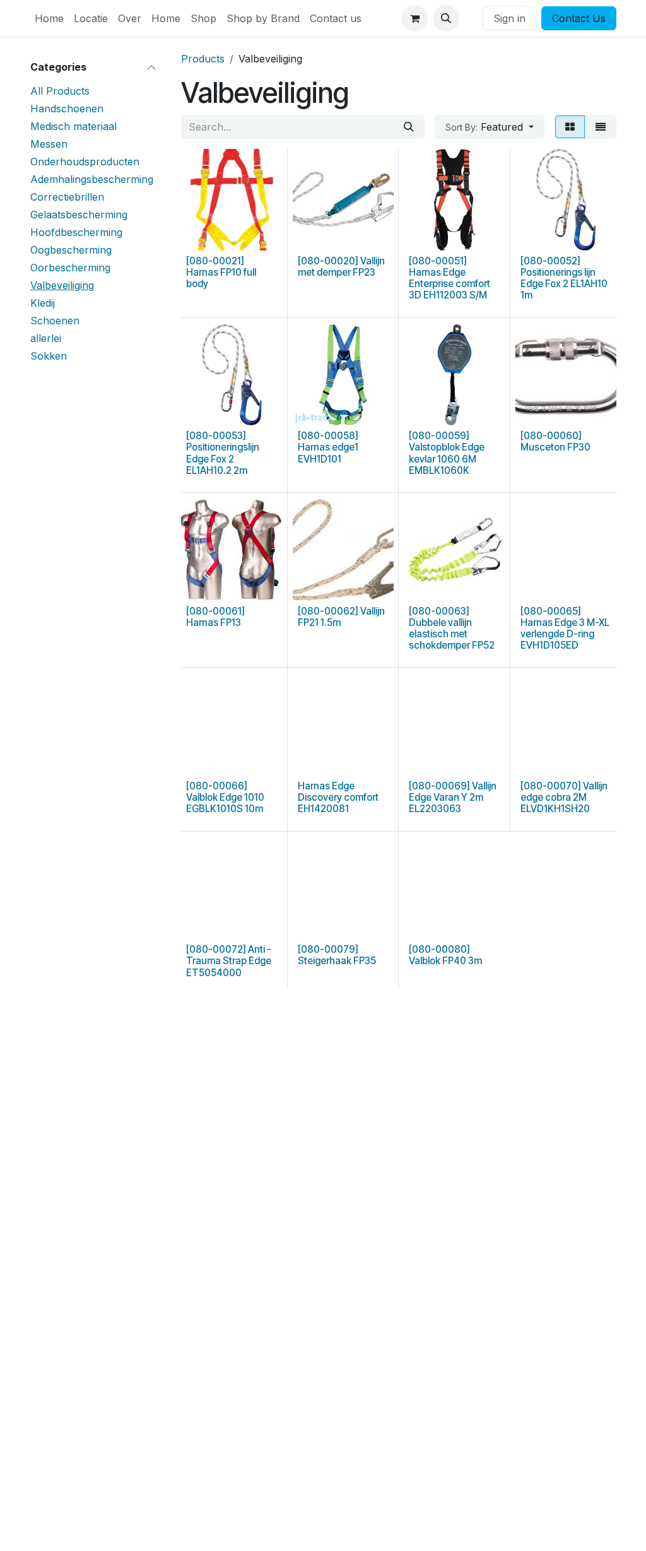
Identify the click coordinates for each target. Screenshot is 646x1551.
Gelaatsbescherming (78, 214)
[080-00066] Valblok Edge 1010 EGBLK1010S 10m (225, 797)
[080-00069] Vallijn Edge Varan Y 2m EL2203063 (452, 797)
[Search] (409, 127)
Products (203, 58)
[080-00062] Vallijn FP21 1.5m (341, 616)
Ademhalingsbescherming (91, 179)
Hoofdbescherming (76, 232)
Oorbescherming (70, 267)
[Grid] (570, 127)
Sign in (509, 18)
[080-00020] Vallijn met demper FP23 (341, 266)
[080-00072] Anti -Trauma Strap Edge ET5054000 (228, 960)
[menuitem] (49, 18)
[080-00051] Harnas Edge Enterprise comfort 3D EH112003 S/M (449, 278)
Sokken (48, 356)
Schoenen (54, 320)
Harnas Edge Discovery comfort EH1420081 (338, 797)
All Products (60, 91)
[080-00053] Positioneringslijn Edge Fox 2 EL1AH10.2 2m (222, 453)
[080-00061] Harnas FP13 (215, 616)
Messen (49, 144)
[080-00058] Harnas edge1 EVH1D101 (328, 447)
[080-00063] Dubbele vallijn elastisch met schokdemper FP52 (452, 628)
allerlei (45, 338)
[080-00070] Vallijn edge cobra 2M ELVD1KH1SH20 (564, 797)
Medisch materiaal (73, 126)
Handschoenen (66, 108)
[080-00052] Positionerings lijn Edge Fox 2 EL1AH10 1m (564, 278)
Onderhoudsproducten (84, 161)
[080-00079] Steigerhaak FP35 (337, 955)
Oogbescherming (71, 250)
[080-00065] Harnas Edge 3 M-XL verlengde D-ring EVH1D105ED (564, 628)
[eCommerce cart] (414, 18)
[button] (446, 18)
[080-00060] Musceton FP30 (555, 441)
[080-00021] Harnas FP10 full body (221, 272)
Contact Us (579, 18)
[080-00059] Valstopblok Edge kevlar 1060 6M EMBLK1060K (446, 453)
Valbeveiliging (62, 285)
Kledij (42, 303)
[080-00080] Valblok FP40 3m (445, 955)
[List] (600, 127)
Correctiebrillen (67, 197)
